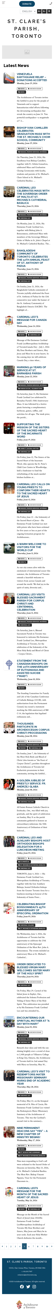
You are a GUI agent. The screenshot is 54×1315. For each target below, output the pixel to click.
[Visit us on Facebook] (22, 1286)
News (22, 88)
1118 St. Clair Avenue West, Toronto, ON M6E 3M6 (27, 1268)
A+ (39, 11)
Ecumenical (24, 861)
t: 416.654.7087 (27, 1271)
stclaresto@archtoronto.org (27, 1275)
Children (23, 1035)
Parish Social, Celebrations (31, 388)
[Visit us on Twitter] (28, 1286)
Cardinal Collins (27, 802)
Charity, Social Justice (29, 448)
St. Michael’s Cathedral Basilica (32, 865)
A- (44, 11)
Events (23, 562)
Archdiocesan (35, 88)
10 (47, 1246)
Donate (27, 4)
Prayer (23, 748)
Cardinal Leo (25, 218)
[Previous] (2, 1246)
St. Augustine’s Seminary (30, 1152)
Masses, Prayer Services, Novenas (33, 152)
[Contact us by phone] (51, 3)
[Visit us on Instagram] (34, 1286)
